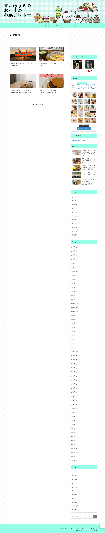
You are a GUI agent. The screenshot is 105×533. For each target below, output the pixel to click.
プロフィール (88, 528)
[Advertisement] (37, 40)
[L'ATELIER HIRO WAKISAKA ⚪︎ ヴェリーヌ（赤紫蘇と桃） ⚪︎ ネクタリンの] (93, 120)
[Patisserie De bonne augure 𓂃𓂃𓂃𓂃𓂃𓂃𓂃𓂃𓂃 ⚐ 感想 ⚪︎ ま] (87, 95)
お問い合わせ (80, 528)
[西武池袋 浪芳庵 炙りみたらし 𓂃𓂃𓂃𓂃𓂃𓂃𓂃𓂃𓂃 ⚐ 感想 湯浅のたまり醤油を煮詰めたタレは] (74, 95)
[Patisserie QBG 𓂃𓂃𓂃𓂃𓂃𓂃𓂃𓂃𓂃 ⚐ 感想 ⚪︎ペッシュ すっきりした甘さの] (74, 101)
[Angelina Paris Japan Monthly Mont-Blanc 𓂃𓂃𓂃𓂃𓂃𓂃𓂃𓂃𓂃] (80, 114)
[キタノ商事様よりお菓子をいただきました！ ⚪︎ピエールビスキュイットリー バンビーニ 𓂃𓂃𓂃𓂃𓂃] (80, 95)
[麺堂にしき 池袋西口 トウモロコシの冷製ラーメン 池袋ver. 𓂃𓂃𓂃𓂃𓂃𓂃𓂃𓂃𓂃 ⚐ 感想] (80, 120)
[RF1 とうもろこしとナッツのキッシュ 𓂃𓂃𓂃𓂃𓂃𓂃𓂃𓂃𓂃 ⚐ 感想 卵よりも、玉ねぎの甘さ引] (93, 95)
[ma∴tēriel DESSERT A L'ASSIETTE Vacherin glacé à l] (93, 114)
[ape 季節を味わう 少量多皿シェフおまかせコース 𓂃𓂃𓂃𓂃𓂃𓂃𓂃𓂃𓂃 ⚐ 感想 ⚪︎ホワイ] (74, 120)
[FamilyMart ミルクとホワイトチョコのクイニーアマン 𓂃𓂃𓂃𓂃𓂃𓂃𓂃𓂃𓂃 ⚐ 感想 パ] (80, 101)
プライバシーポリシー (70, 528)
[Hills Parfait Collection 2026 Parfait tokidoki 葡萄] (87, 108)
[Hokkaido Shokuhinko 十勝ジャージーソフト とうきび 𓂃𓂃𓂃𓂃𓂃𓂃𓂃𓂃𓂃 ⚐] (87, 101)
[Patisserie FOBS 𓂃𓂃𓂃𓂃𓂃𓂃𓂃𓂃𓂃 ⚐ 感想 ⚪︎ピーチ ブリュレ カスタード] (74, 108)
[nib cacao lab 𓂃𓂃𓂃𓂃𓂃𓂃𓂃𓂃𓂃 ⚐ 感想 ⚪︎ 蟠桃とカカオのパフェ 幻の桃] (74, 114)
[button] (95, 516)
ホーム (61, 528)
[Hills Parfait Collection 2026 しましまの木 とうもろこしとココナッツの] (80, 108)
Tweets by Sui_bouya (78, 140)
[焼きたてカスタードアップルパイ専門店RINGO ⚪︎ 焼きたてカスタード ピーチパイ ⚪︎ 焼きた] (87, 120)
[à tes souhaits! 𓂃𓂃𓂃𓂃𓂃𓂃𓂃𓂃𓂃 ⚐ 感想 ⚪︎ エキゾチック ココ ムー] (87, 114)
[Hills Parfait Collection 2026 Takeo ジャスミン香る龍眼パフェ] (93, 108)
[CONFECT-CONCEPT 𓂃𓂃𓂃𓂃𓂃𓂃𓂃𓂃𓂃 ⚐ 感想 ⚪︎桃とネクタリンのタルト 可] (93, 101)
